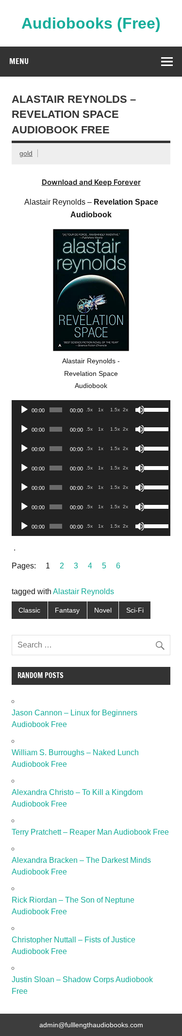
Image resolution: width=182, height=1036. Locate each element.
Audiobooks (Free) (91, 23)
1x (100, 409)
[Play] (24, 410)
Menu (19, 61)
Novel (103, 610)
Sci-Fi (135, 610)
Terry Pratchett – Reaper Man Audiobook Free (90, 832)
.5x (89, 409)
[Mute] (140, 410)
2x (125, 409)
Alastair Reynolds (83, 591)
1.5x (115, 409)
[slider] (154, 409)
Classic (29, 610)
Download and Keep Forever (91, 182)
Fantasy (67, 610)
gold (26, 153)
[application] (91, 410)
